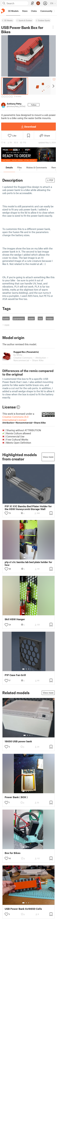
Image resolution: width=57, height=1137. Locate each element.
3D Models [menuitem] (13, 11)
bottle (6, 318)
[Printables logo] (3, 11)
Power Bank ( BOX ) (16, 797)
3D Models (8, 20)
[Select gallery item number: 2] (27, 557)
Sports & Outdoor (25, 20)
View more (48, 457)
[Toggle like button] (6, 513)
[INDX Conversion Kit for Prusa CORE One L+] (28, 154)
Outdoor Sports (44, 20)
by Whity (17, 355)
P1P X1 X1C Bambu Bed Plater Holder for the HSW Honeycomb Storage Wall (28, 507)
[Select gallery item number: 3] (29, 557)
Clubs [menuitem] (34, 11)
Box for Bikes (12, 853)
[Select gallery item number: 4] (32, 557)
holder (49, 318)
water (31, 318)
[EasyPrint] (32, 3)
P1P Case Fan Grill (15, 675)
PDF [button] (51, 180)
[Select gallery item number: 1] (24, 557)
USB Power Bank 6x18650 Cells (23, 908)
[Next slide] (53, 86)
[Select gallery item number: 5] (33, 613)
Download (30, 126)
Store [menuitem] (24, 11)
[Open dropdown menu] (53, 27)
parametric (18, 318)
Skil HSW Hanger (15, 619)
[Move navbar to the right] (54, 10)
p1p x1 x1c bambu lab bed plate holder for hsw (28, 563)
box (40, 318)
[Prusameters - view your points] (38, 3)
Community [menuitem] (46, 11)
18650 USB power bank (18, 741)
